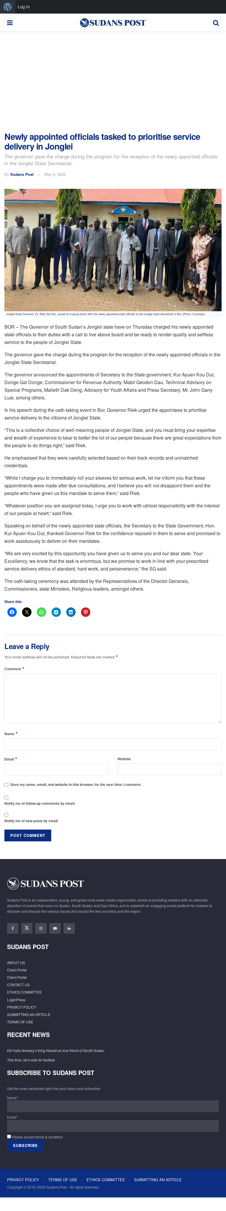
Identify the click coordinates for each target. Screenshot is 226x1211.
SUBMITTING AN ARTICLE (28, 1014)
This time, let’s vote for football (31, 1059)
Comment (14, 668)
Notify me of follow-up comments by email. (39, 803)
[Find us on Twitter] (26, 928)
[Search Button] (216, 22)
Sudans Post (22, 174)
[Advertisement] (113, 81)
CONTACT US (18, 984)
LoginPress (16, 999)
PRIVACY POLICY (21, 1007)
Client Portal (17, 969)
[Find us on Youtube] (55, 928)
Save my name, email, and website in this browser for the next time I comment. (75, 784)
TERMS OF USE (20, 1021)
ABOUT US (16, 962)
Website (124, 758)
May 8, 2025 (55, 174)
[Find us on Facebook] (12, 928)
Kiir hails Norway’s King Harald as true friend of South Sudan (55, 1050)
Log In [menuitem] (24, 6)
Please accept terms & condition (37, 1136)
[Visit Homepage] (112, 22)
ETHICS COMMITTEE (24, 991)
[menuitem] (7, 7)
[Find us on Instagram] (40, 928)
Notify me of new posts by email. (31, 820)
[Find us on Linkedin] (69, 928)
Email (11, 759)
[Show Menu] (10, 22)
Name (11, 733)
